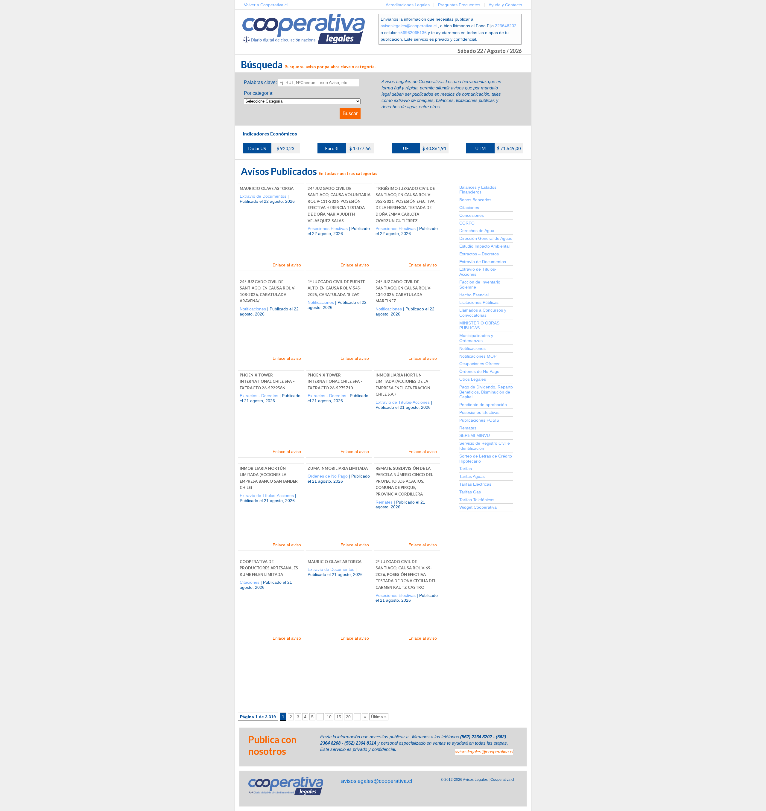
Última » (379, 716)
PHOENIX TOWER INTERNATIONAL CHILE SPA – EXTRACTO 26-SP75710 (335, 381)
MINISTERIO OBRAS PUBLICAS (479, 325)
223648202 (505, 25)
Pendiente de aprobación (483, 404)
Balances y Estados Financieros (477, 190)
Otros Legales (472, 379)
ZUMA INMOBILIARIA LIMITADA (338, 468)
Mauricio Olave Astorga (267, 188)
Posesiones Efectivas (328, 228)
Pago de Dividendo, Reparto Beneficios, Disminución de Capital (486, 392)
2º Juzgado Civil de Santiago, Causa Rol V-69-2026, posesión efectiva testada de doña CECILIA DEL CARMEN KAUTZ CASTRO (406, 574)
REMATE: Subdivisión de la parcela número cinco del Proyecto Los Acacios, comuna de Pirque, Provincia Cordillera (404, 481)
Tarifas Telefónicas (476, 499)
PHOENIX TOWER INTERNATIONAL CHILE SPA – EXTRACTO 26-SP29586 (267, 381)
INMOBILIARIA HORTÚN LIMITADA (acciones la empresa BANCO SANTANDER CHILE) (269, 478)
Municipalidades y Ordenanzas (476, 338)
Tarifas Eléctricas (475, 484)
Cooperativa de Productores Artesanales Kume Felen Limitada (269, 568)
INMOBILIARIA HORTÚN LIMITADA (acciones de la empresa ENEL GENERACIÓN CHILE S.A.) (403, 385)
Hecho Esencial (474, 294)
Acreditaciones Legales (408, 4)
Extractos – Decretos (479, 253)
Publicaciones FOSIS (479, 420)
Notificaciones (253, 309)
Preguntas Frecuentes (459, 4)
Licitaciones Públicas (478, 302)
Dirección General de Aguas (485, 238)
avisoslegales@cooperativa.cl (409, 25)
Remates (384, 502)
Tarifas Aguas (472, 476)
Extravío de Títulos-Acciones (403, 402)
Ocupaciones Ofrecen (480, 363)
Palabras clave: (260, 82)
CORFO (467, 223)
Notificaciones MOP (477, 356)
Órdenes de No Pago (328, 476)
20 (348, 716)
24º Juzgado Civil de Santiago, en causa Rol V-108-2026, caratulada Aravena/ (268, 291)
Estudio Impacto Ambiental (484, 246)
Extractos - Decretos (259, 395)
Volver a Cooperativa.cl (266, 4)
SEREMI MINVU (474, 435)
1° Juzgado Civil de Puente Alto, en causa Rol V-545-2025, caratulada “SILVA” (336, 288)
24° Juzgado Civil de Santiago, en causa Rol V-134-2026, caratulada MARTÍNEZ (403, 291)
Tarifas (465, 468)
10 (329, 716)
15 (338, 716)
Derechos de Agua (476, 230)
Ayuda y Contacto (505, 4)
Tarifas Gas (470, 492)
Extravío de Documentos (263, 196)
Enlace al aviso (287, 265)
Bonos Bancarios (475, 199)
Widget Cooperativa (478, 507)
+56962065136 (412, 32)
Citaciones (249, 582)
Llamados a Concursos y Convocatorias (482, 313)
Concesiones (471, 215)
